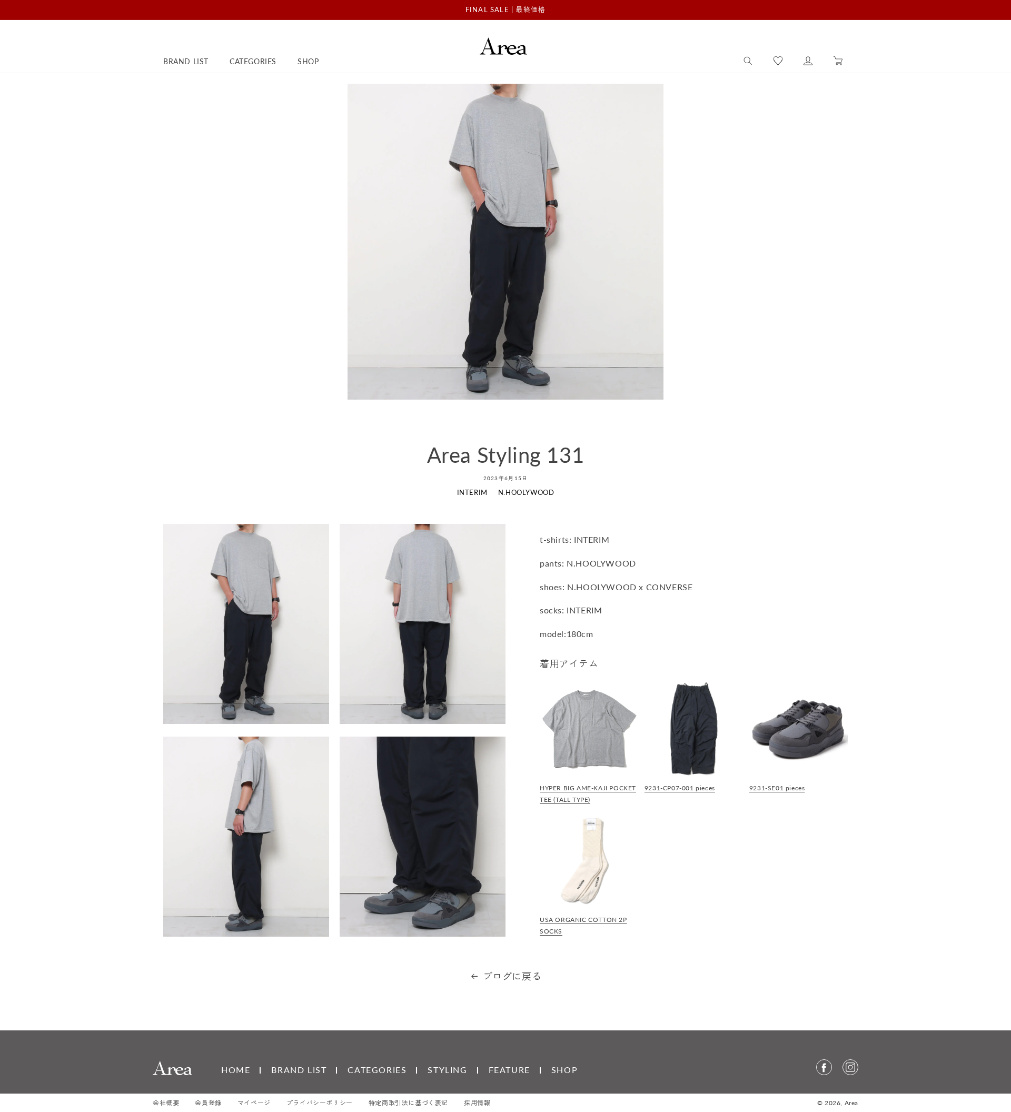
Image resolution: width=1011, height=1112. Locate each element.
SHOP (564, 1070)
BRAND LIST (298, 1070)
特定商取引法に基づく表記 (408, 1103)
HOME (235, 1070)
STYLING (447, 1070)
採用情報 (477, 1103)
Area (851, 1103)
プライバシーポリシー (319, 1103)
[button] (748, 61)
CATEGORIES (377, 1070)
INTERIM (472, 492)
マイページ (254, 1103)
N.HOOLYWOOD (526, 492)
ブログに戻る (512, 976)
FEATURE (509, 1070)
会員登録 (208, 1103)
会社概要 (166, 1103)
